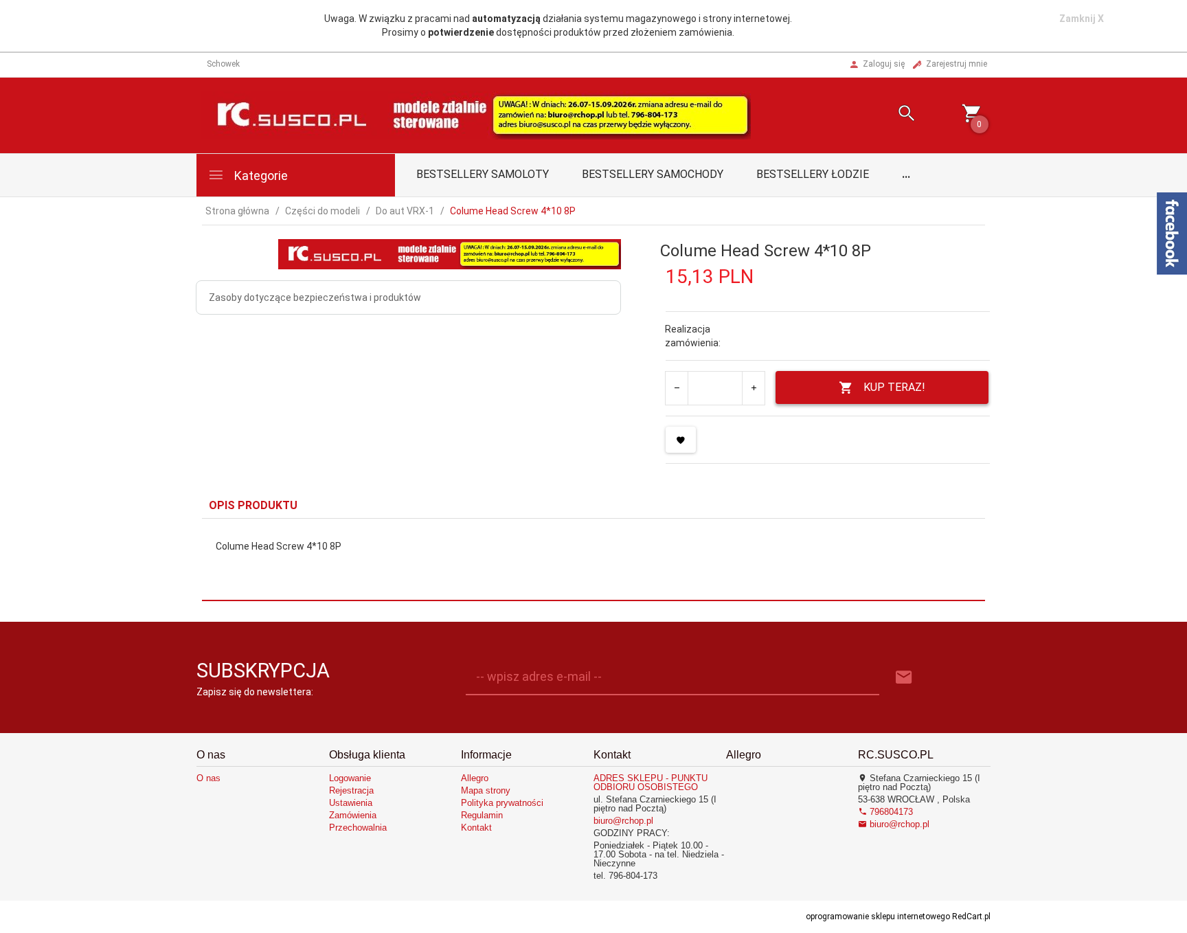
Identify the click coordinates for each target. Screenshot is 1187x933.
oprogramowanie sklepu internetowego (878, 916)
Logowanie (350, 778)
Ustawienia (350, 803)
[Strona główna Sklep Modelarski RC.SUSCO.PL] (476, 114)
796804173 (890, 812)
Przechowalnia (358, 827)
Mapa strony (485, 790)
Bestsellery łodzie (812, 174)
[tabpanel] (593, 559)
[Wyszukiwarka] (889, 115)
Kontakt (476, 827)
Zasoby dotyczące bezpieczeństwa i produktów (315, 297)
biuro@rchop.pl (623, 821)
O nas (208, 778)
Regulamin (482, 815)
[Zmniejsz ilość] (677, 388)
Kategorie (259, 175)
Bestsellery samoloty (482, 174)
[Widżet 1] (1172, 233)
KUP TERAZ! (894, 387)
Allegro (474, 778)
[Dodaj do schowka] (681, 440)
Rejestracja (351, 790)
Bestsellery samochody (652, 174)
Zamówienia (352, 815)
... (906, 174)
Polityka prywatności (502, 803)
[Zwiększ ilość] (753, 388)
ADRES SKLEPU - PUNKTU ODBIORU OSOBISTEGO (651, 782)
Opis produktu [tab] (253, 505)
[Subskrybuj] (904, 677)
